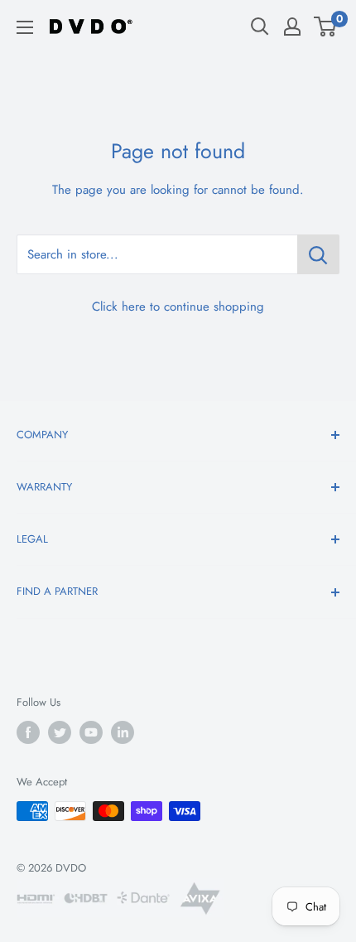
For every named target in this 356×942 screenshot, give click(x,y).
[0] (325, 26)
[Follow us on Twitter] (59, 732)
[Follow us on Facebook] (28, 732)
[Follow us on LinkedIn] (122, 732)
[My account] (292, 26)
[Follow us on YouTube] (91, 732)
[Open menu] (25, 27)
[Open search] (260, 26)
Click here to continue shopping (178, 306)
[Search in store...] (318, 254)
